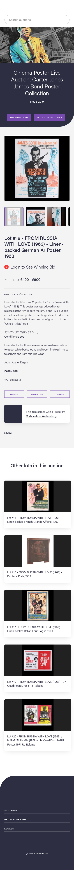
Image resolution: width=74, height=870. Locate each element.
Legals (9, 828)
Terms (60, 394)
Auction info (19, 117)
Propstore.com (15, 819)
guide (14, 394)
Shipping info (37, 395)
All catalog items (49, 117)
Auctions (11, 810)
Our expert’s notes (18, 294)
